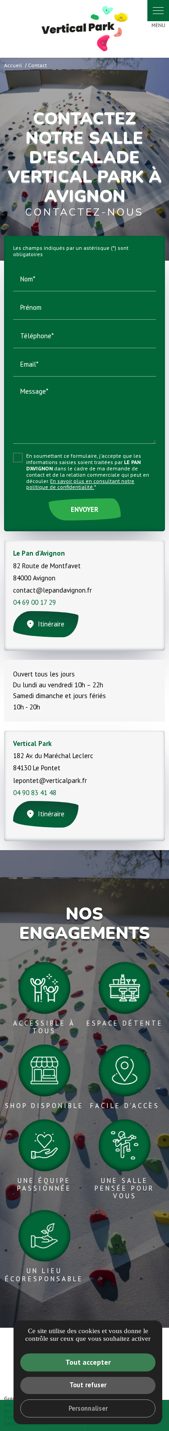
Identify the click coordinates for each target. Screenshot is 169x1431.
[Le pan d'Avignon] (84, 29)
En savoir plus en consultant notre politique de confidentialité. (80, 484)
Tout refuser (87, 1384)
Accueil (13, 65)
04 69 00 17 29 (34, 602)
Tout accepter (88, 1362)
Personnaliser (88, 1408)
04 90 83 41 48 (34, 792)
